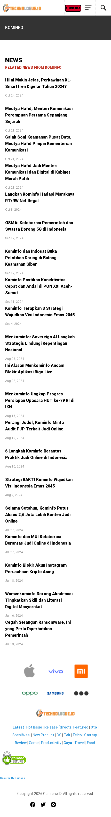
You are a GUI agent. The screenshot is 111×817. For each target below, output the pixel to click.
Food (91, 743)
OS (59, 735)
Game (34, 743)
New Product (43, 735)
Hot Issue (34, 727)
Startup (90, 735)
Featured (80, 727)
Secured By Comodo (12, 778)
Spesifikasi (21, 735)
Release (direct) (57, 727)
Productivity (51, 743)
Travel (79, 743)
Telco (77, 735)
